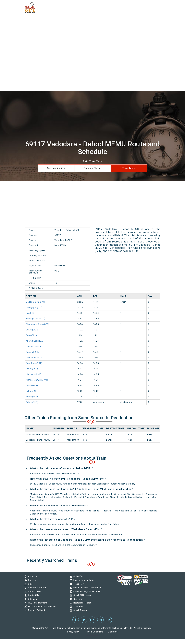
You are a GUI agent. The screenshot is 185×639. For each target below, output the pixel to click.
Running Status (92, 168)
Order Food (78, 576)
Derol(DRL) (31, 335)
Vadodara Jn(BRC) (35, 302)
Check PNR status (81, 595)
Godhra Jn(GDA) (34, 346)
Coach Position (80, 610)
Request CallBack (36, 610)
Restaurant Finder (81, 603)
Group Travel (34, 591)
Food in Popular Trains (83, 580)
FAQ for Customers (37, 603)
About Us (32, 576)
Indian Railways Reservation (86, 588)
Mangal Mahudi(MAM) (37, 380)
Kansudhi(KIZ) (33, 352)
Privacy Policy (72, 632)
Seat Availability (56, 168)
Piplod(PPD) (32, 368)
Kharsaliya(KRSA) (35, 341)
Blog (30, 584)
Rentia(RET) (32, 396)
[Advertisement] (86, 20)
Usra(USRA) (32, 385)
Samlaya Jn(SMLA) (35, 318)
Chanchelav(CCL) (35, 357)
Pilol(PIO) (30, 313)
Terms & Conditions (93, 632)
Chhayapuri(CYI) (34, 307)
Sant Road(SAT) (34, 363)
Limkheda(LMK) (34, 374)
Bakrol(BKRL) (32, 329)
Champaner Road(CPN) (37, 324)
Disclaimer (113, 632)
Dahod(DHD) (32, 402)
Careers (31, 580)
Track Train (78, 584)
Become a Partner (36, 588)
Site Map (32, 599)
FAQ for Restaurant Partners (41, 606)
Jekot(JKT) (31, 391)
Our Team (77, 599)
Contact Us (33, 595)
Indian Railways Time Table (86, 591)
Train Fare (77, 606)
